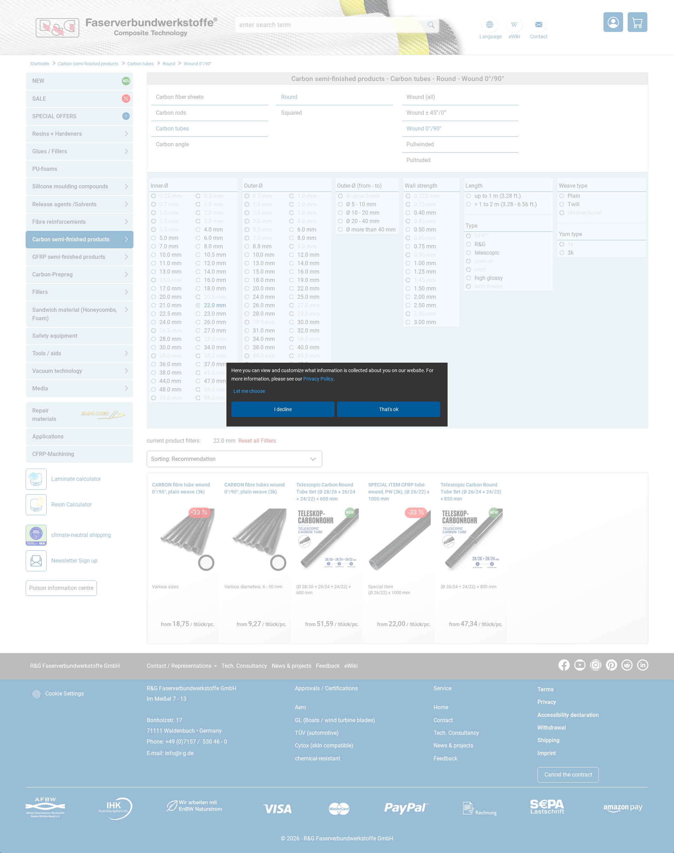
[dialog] (337, 426)
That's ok (388, 409)
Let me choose (249, 391)
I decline (283, 409)
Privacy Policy (318, 379)
